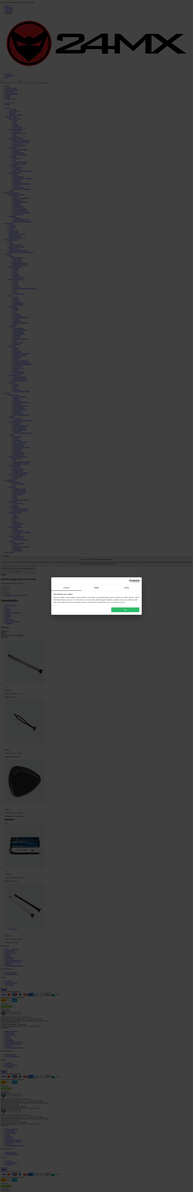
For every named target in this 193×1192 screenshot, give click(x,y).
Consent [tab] (66, 587)
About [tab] (126, 587)
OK (125, 610)
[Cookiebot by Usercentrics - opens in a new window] (131, 581)
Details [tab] (96, 587)
